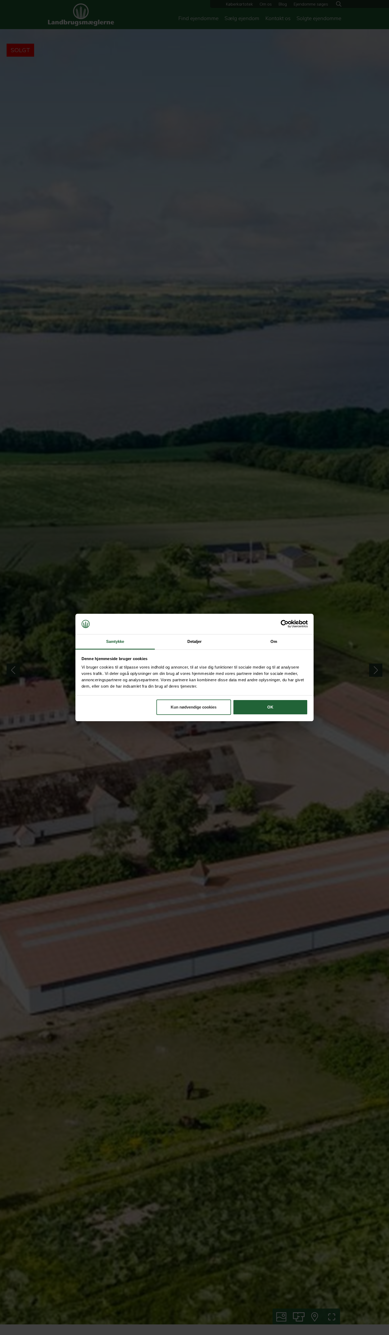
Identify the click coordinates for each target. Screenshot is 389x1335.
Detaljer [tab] (194, 641)
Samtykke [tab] (115, 641)
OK (270, 707)
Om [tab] (273, 641)
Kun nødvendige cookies (193, 707)
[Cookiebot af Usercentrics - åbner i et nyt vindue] (284, 624)
